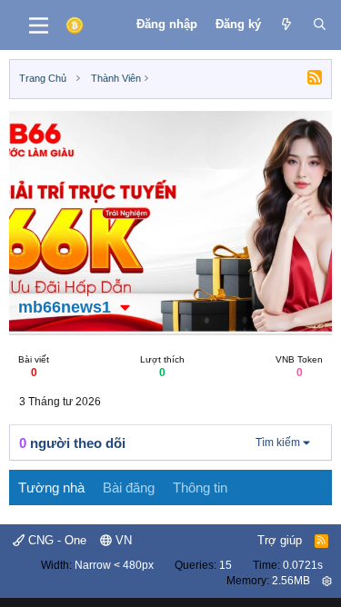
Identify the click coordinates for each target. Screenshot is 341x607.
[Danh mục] (38, 25)
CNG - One (55, 540)
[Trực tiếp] (287, 24)
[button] (125, 307)
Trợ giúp (279, 540)
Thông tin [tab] (200, 487)
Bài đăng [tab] (129, 487)
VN (122, 540)
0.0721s (303, 565)
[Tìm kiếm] (319, 24)
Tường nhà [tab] (51, 487)
